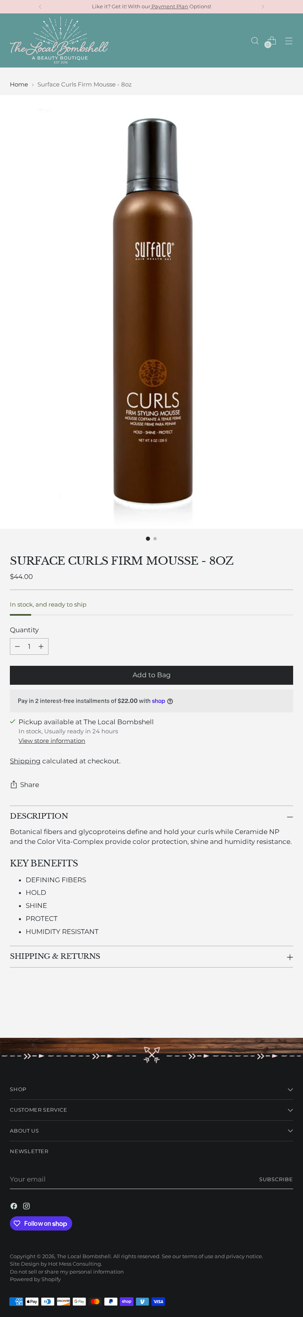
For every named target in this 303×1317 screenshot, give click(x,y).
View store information (52, 740)
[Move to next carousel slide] (286, 1010)
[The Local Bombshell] (59, 40)
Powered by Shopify (35, 1279)
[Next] (262, 6)
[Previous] (40, 6)
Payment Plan (169, 6)
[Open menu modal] (289, 40)
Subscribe (276, 1179)
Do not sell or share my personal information (67, 1272)
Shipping (25, 761)
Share (29, 785)
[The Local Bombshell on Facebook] (14, 1207)
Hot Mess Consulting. (75, 1264)
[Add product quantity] (41, 646)
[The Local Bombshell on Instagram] (27, 1207)
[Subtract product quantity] (17, 646)
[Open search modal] (255, 40)
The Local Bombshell (84, 1256)
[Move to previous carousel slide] (268, 1011)
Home (19, 84)
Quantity (24, 630)
